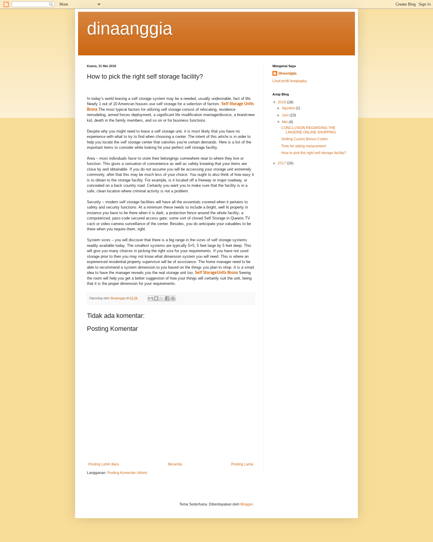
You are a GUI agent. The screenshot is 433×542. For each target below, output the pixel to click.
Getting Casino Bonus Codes (304, 139)
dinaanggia (129, 28)
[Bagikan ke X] (162, 298)
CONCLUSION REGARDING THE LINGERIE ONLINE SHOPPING (308, 130)
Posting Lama (242, 464)
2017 (282, 163)
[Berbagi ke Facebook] (167, 298)
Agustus (289, 108)
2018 (282, 102)
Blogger (246, 504)
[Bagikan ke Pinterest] (173, 298)
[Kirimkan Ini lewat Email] (150, 298)
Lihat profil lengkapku (289, 81)
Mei (285, 122)
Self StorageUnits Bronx (216, 273)
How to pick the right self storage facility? (313, 153)
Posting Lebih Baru (103, 464)
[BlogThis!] (156, 298)
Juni (286, 115)
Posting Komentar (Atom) (127, 473)
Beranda (175, 464)
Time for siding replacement (303, 146)
